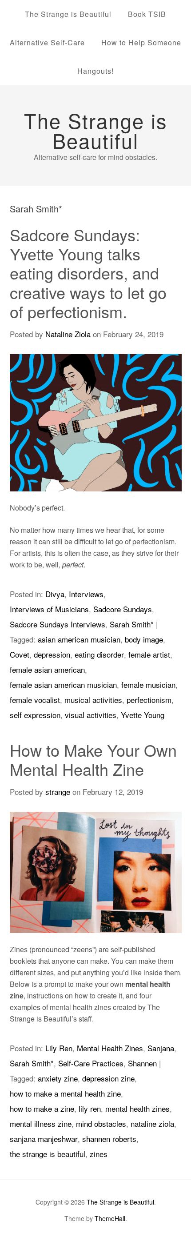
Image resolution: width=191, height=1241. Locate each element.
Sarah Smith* (132, 624)
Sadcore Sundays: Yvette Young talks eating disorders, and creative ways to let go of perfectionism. (88, 273)
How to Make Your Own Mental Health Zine (93, 759)
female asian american (47, 669)
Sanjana (160, 1047)
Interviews (86, 593)
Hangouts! (95, 71)
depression (52, 654)
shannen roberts (109, 1138)
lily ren (90, 1108)
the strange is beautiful (47, 1153)
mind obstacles (101, 1123)
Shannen (142, 1063)
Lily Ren (58, 1047)
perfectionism (149, 699)
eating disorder (99, 654)
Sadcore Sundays (122, 609)
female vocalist (35, 699)
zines (98, 1153)
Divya (54, 593)
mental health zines (137, 1108)
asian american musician (79, 639)
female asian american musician (63, 684)
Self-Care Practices (90, 1063)
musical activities (93, 699)
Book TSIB (147, 14)
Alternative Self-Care (47, 42)
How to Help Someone (141, 42)
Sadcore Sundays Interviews (57, 624)
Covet (19, 654)
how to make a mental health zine (65, 1093)
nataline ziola (152, 1123)
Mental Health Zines (110, 1047)
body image (144, 639)
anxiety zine (58, 1078)
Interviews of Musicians (49, 609)
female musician (148, 684)
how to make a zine (42, 1108)
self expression (35, 714)
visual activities (90, 714)
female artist (149, 654)
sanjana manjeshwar (44, 1138)
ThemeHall (110, 1218)
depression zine (108, 1078)
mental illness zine (41, 1123)
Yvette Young (142, 714)
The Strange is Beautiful (68, 14)
